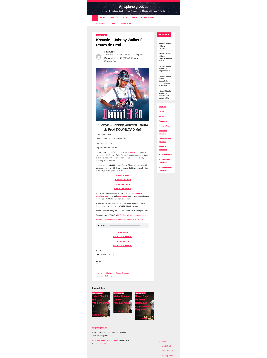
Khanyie (133, 152)
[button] (173, 21)
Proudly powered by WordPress (104, 340)
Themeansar (103, 343)
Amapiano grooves (133, 7)
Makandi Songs (165, 126)
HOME (102, 18)
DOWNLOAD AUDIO (123, 180)
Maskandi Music (166, 154)
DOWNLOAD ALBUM (122, 189)
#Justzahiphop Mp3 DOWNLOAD (117, 58)
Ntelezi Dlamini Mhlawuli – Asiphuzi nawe (121, 299)
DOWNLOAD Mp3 (122, 175)
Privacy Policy (168, 356)
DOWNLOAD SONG (122, 184)
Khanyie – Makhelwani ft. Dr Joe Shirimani (112, 273)
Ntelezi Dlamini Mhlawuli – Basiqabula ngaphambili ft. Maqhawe (143, 303)
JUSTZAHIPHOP (111, 52)
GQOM (134, 18)
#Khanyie (134, 58)
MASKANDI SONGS (148, 18)
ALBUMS (113, 23)
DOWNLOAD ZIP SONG (122, 237)
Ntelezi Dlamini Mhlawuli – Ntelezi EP (165, 46)
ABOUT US (166, 346)
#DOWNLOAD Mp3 (124, 55)
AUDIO (124, 18)
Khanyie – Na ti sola (104, 276)
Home (164, 341)
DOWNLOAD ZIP (122, 241)
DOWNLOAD (123, 232)
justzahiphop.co (141, 215)
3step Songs (99, 23)
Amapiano (163, 121)
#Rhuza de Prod (110, 61)
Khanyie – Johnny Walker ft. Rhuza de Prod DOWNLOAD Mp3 (120, 220)
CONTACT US (126, 23)
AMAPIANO (113, 18)
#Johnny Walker (138, 55)
